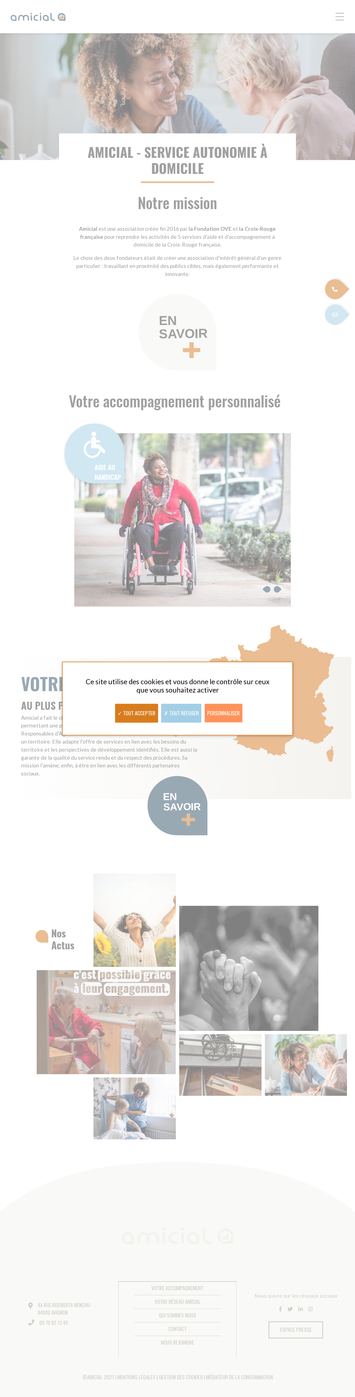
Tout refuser (183, 713)
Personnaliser (223, 713)
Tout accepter (138, 713)
